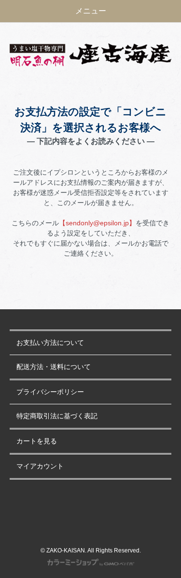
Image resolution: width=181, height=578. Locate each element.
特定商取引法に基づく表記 (56, 416)
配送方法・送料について (53, 367)
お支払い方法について (50, 342)
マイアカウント (40, 466)
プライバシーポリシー (50, 392)
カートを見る (36, 441)
